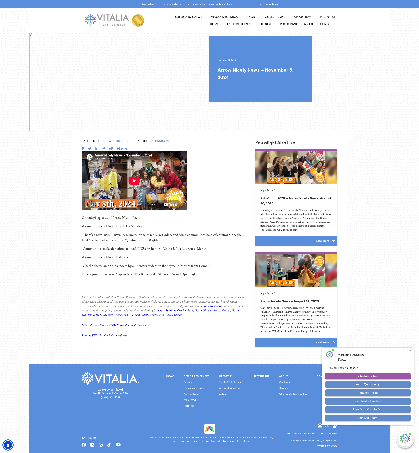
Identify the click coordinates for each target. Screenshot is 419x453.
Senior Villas (190, 382)
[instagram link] (101, 445)
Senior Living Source (188, 16)
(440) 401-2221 (328, 16)
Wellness (223, 393)
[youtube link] (118, 445)
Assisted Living (191, 393)
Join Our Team (302, 16)
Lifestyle (266, 24)
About (308, 24)
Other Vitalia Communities (293, 393)
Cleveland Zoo (173, 315)
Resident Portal (274, 16)
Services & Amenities (229, 387)
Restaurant (288, 24)
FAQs (323, 433)
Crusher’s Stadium (164, 310)
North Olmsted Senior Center (212, 310)
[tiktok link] (109, 445)
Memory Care (191, 399)
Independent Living (194, 387)
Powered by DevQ (326, 445)
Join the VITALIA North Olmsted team (105, 335)
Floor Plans (189, 405)
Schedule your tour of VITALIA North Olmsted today (114, 325)
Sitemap (333, 433)
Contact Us (328, 24)
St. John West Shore (211, 306)
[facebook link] (84, 445)
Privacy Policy (293, 433)
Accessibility (311, 433)
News (252, 16)
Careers (283, 387)
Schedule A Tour (266, 4)
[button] (8, 445)
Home (214, 24)
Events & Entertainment (231, 382)
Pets (221, 399)
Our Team (284, 382)
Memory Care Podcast (225, 16)
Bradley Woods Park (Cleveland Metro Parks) (130, 315)
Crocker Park (185, 310)
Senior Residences (239, 24)
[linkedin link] (92, 445)
